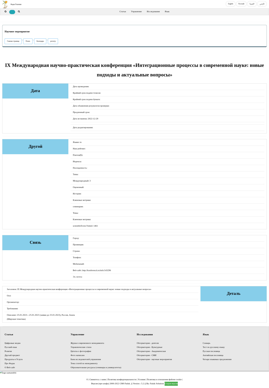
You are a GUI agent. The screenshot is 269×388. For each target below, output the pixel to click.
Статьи (123, 12)
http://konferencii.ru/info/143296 (96, 271)
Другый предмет (12, 355)
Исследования (153, 12)
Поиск (28, 41)
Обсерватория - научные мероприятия (154, 359)
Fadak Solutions (157, 384)
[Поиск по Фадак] (19, 12)
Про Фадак (10, 364)
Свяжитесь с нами (98, 380)
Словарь (206, 343)
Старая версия (171, 384)
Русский (241, 3)
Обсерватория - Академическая (151, 351)
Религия (8, 351)
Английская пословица (213, 355)
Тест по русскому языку (214, 347)
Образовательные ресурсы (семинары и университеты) (96, 368)
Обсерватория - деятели (148, 343)
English (230, 3)
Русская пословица (211, 351)
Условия (141, 380)
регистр (53, 41)
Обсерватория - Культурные (149, 347)
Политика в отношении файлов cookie (164, 380)
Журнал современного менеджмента (87, 343)
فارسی (262, 3)
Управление (136, 12)
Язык (167, 12)
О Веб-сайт (10, 368)
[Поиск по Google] (5, 12)
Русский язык (11, 347)
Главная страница (13, 41)
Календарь (40, 41)
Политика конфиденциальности (122, 380)
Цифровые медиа (12, 343)
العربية (252, 3)
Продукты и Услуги (14, 359)
